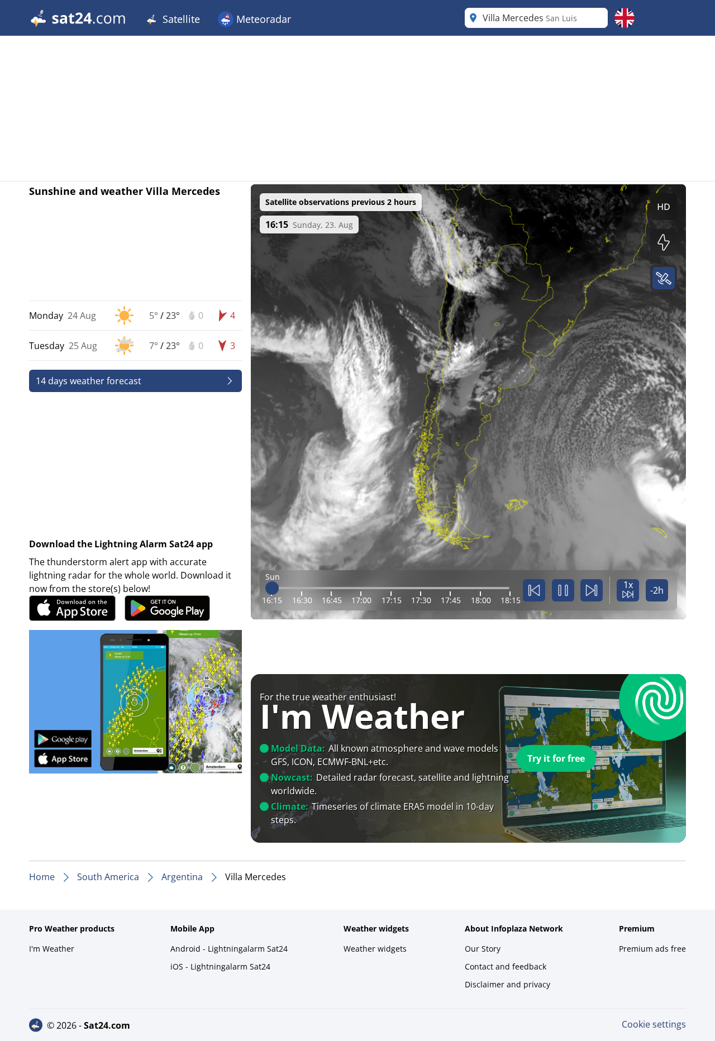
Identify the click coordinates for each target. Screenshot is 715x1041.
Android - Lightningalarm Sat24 (229, 948)
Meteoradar (262, 19)
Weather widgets (375, 948)
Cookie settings (654, 1024)
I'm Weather (51, 948)
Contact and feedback (505, 966)
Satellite (180, 19)
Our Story (482, 948)
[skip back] (534, 590)
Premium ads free (652, 948)
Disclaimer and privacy (507, 984)
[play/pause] (563, 590)
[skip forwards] (591, 590)
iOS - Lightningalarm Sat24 (220, 966)
